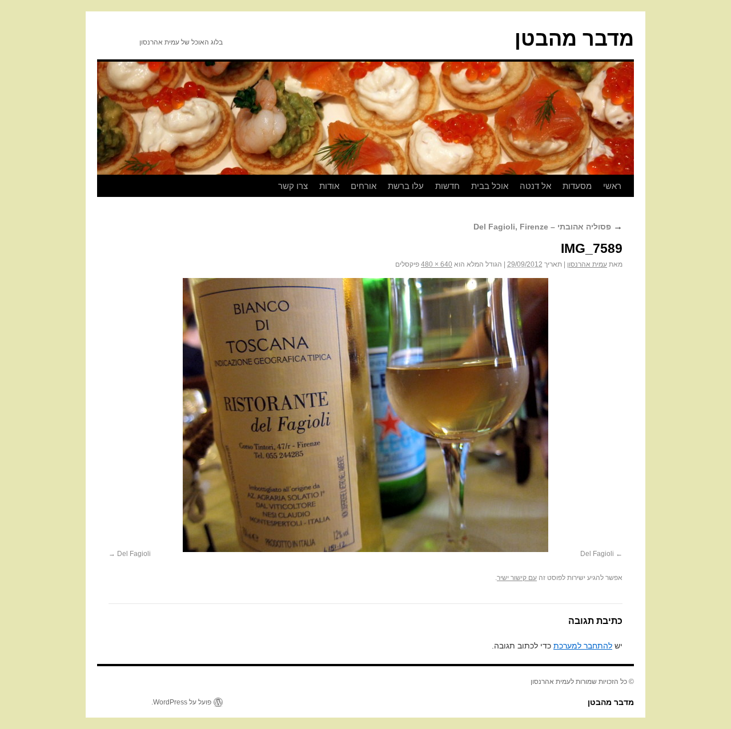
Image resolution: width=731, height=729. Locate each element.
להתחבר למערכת (582, 645)
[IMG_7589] (365, 415)
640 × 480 (436, 264)
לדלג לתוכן (628, 186)
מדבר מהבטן (574, 38)
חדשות (447, 186)
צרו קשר (293, 186)
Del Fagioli (597, 554)
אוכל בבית (489, 186)
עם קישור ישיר (517, 578)
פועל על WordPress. (181, 702)
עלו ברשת (406, 186)
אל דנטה (535, 186)
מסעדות (577, 186)
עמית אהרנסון (587, 264)
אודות (329, 186)
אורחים (363, 186)
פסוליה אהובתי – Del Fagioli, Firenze (547, 226)
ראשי (612, 186)
